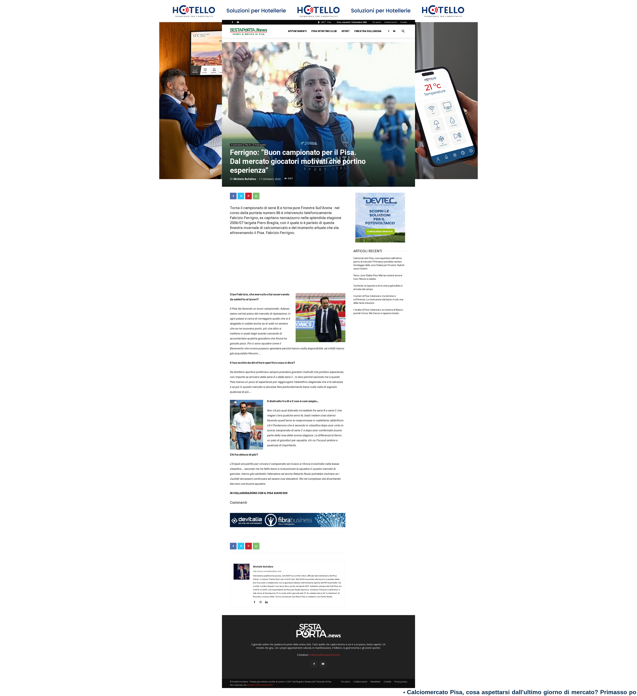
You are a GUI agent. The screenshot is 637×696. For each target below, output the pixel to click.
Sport (345, 31)
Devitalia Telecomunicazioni (260, 685)
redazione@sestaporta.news (324, 654)
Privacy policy (400, 681)
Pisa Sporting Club (324, 31)
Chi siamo (376, 22)
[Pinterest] (248, 196)
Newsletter (375, 681)
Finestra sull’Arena (367, 31)
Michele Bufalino (245, 179)
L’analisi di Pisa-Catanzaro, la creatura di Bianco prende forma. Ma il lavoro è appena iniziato (378, 311)
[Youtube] (237, 22)
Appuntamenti (297, 31)
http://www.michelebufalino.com (267, 571)
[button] (403, 31)
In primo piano (236, 145)
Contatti (403, 22)
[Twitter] (241, 196)
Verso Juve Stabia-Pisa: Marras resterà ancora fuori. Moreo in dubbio (377, 277)
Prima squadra (260, 145)
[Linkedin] (267, 602)
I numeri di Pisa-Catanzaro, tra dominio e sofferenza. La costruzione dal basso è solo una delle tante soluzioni (378, 299)
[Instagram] (261, 602)
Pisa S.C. (248, 145)
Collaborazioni (390, 22)
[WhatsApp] (256, 196)
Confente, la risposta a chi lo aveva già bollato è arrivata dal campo (378, 287)
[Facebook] (232, 22)
